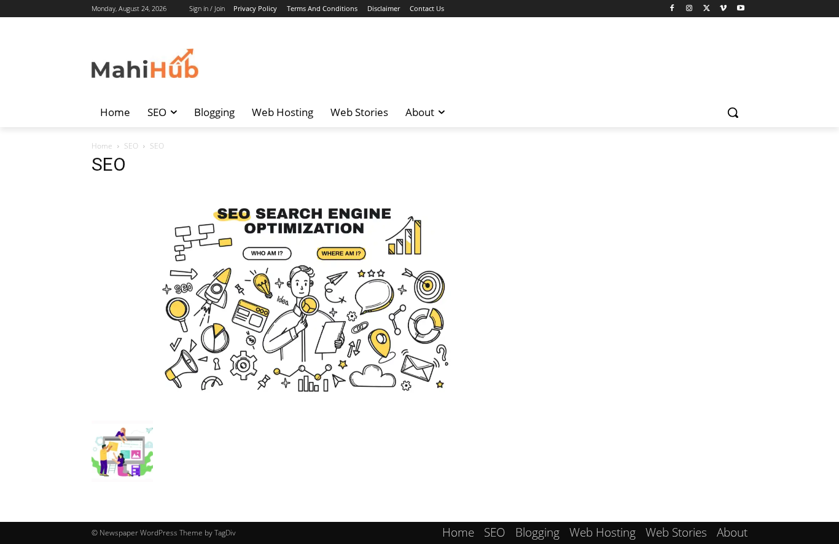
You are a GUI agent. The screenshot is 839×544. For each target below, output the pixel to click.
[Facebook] (672, 9)
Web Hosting (602, 532)
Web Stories (676, 532)
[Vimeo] (723, 9)
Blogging (537, 532)
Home (102, 146)
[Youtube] (740, 9)
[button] (732, 112)
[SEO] (305, 408)
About (732, 532)
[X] (707, 9)
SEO (131, 146)
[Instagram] (689, 9)
